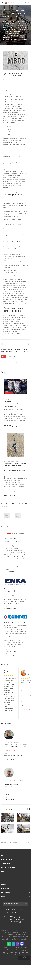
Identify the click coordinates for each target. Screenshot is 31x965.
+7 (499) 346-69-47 (9, 759)
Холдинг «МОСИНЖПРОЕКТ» (15, 623)
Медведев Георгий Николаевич (11, 785)
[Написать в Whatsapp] (9, 944)
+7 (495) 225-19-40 (9, 655)
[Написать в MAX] (22, 944)
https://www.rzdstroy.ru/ (11, 567)
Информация (6, 892)
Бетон (3, 855)
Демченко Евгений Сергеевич (15, 746)
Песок (3, 871)
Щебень (4, 876)
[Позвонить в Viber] (17, 944)
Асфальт (4, 884)
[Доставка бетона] (23, 828)
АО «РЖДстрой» (10, 538)
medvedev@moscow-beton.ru (12, 795)
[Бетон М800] (15, 60)
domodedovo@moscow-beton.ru (16, 913)
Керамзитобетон (7, 859)
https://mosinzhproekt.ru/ (11, 651)
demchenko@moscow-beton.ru (13, 755)
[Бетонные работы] (7, 829)
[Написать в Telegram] (13, 944)
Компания (5, 888)
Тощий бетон (6, 863)
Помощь (4, 896)
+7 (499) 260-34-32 (9, 571)
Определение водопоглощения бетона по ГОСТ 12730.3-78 (14, 404)
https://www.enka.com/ (10, 608)
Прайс (3, 851)
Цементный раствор (8, 867)
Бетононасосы (6, 880)
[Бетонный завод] (23, 817)
